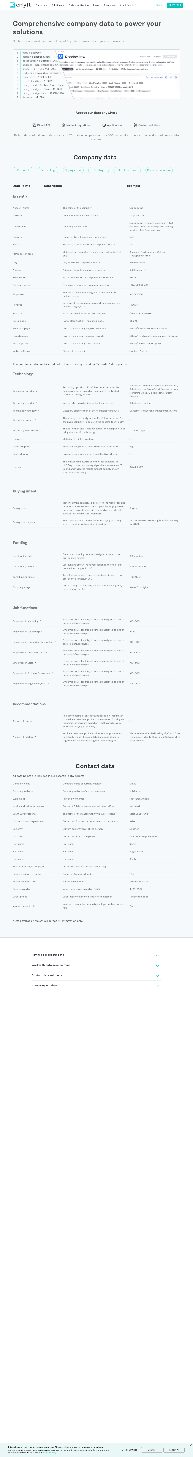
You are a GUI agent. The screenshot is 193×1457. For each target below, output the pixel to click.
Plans (96, 5)
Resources (109, 5)
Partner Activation (79, 5)
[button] (41, 5)
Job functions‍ (127, 170)
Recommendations (159, 170)
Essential (23, 170)
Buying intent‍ (73, 170)
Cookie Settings (129, 1450)
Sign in (159, 5)
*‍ (36, 403)
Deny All (151, 1450)
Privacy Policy (49, 1452)
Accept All (174, 1450)
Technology (48, 170)
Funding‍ (98, 170)
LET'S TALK (175, 5)
